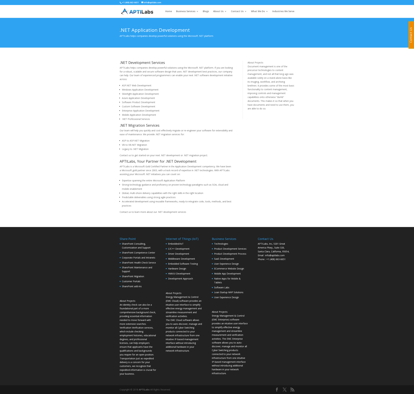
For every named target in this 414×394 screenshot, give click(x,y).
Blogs (206, 11)
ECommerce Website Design (229, 268)
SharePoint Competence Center (138, 252)
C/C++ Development (179, 248)
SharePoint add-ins (132, 286)
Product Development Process (230, 253)
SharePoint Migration (133, 276)
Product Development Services (230, 248)
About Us (218, 11)
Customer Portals (131, 281)
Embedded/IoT (176, 243)
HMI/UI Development (179, 273)
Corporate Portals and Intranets (138, 257)
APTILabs (144, 389)
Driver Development (178, 253)
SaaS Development (224, 258)
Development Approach (180, 278)
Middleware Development (181, 258)
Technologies (221, 243)
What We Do (258, 11)
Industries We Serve (283, 11)
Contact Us (237, 11)
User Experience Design (226, 263)
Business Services (185, 11)
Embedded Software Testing (183, 263)
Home (168, 11)
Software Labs (221, 287)
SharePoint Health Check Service (139, 262)
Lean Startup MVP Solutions (228, 292)
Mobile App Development (227, 273)
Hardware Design (177, 268)
